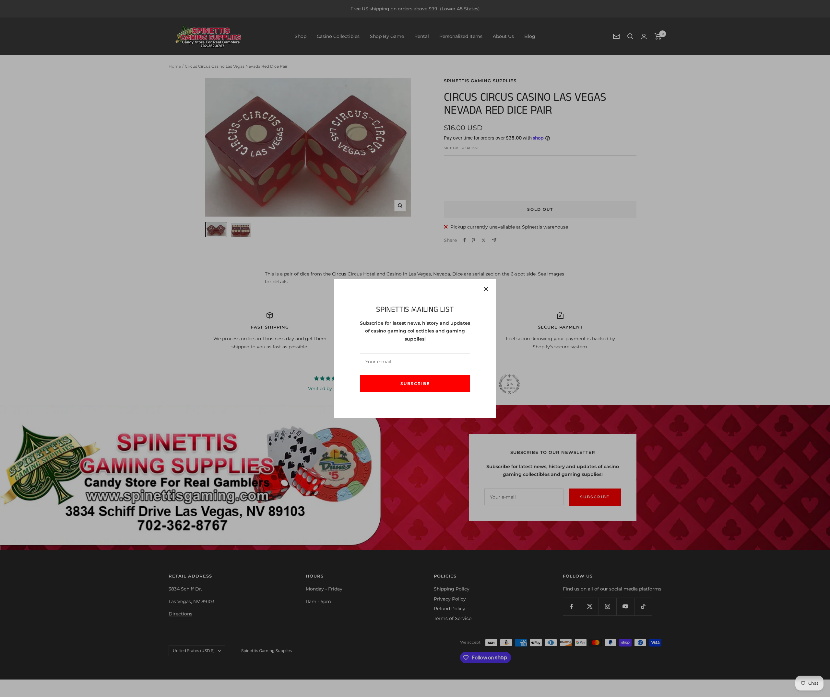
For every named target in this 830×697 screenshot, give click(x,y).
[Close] (486, 289)
